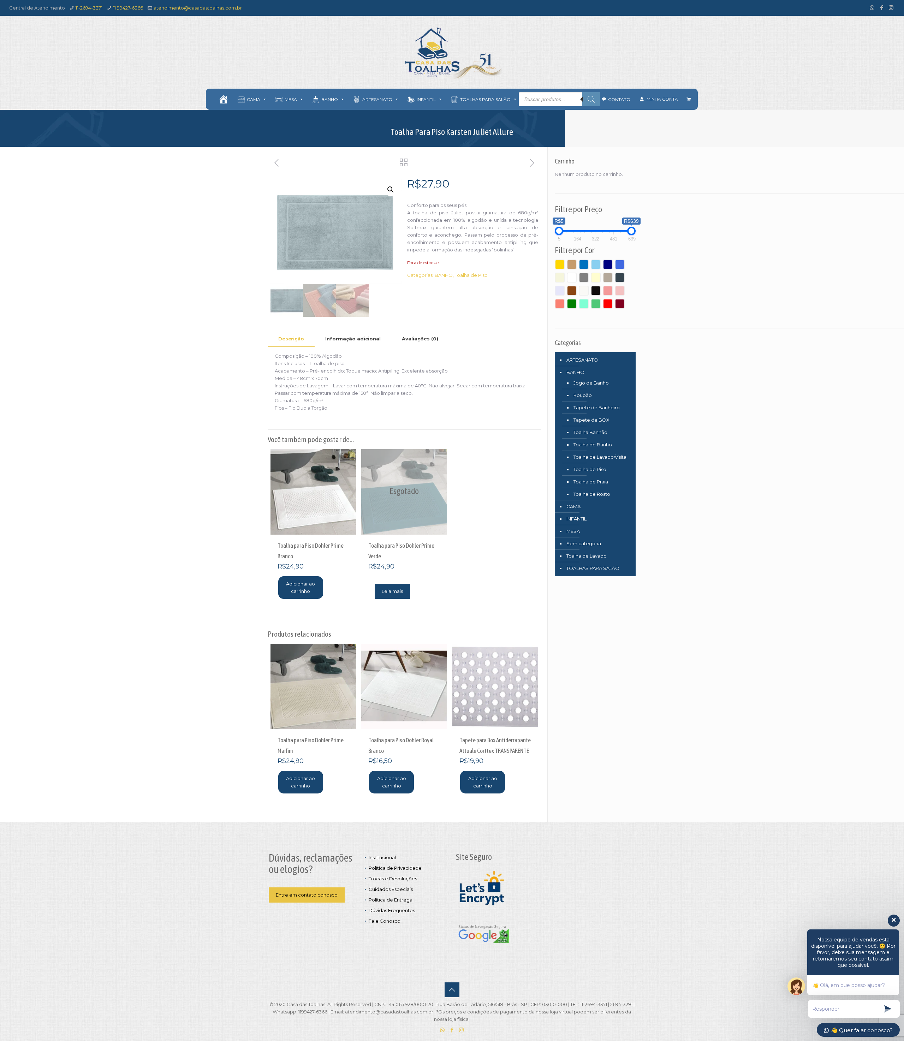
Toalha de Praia (590, 481)
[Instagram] (891, 7)
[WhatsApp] (872, 7)
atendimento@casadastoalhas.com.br (198, 8)
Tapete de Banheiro (596, 407)
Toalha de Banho (592, 444)
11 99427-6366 (128, 8)
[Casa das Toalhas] (452, 53)
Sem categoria (583, 543)
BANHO (444, 275)
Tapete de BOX (591, 420)
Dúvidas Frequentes (392, 910)
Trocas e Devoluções (393, 878)
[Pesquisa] (591, 99)
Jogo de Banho (591, 383)
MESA (573, 531)
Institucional (382, 857)
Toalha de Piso (471, 275)
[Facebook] (881, 7)
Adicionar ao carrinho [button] (300, 587)
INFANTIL (576, 519)
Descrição (291, 338)
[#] (223, 99)
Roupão (582, 395)
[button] (390, 189)
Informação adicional (353, 338)
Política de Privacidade (395, 868)
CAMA (573, 506)
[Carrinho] (689, 99)
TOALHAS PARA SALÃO (592, 568)
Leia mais (392, 591)
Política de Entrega (390, 900)
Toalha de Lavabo (586, 556)
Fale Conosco (384, 921)
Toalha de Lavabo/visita (599, 457)
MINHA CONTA (662, 99)
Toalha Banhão (590, 432)
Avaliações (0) (420, 338)
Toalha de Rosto (591, 494)
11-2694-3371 (89, 8)
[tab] (291, 339)
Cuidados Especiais (391, 889)
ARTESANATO (582, 360)
